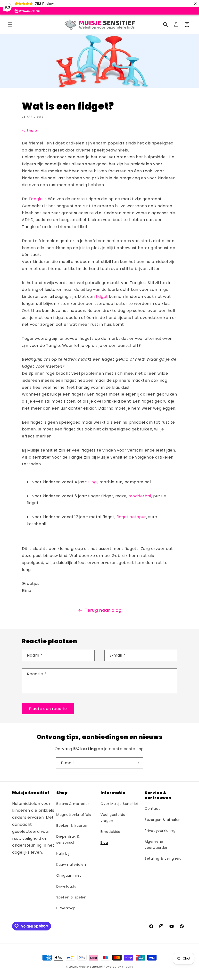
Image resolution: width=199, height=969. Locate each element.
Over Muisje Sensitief (119, 803)
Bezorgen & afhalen (163, 819)
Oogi (93, 482)
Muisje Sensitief (91, 967)
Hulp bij (62, 853)
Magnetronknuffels (73, 814)
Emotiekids (110, 831)
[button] (10, 24)
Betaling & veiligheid (163, 858)
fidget (102, 296)
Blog (104, 842)
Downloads (66, 886)
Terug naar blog (103, 610)
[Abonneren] (137, 763)
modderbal (139, 496)
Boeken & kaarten (72, 825)
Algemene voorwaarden (157, 844)
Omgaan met (68, 875)
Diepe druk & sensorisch (68, 839)
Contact (152, 808)
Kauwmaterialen (71, 864)
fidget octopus (131, 517)
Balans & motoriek (73, 803)
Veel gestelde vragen (112, 817)
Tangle (36, 199)
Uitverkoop (66, 908)
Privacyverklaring (160, 830)
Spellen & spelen (71, 897)
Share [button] (32, 130)
